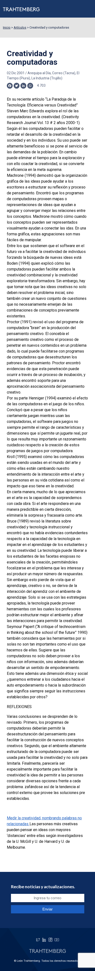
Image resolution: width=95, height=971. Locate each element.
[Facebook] (50, 940)
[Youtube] (57, 940)
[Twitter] (38, 940)
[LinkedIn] (44, 940)
